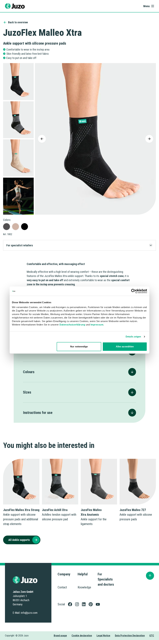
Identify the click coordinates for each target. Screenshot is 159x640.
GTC (151, 635)
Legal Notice (103, 635)
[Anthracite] (6, 226)
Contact (62, 587)
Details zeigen (133, 336)
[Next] (149, 139)
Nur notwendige (79, 346)
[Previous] (42, 139)
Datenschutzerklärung (72, 324)
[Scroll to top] (150, 576)
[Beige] (15, 226)
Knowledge (84, 587)
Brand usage (60, 635)
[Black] (24, 226)
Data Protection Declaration (130, 635)
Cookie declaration (82, 635)
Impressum (97, 324)
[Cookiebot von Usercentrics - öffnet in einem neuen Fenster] (133, 291)
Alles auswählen (125, 346)
